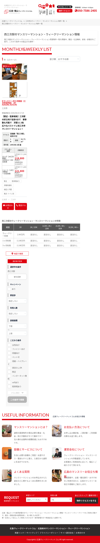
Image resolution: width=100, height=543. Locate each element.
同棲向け (16, 353)
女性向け (16, 345)
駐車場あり (16, 386)
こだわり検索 (50, 12)
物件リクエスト (65, 10)
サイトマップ (32, 533)
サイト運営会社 (67, 533)
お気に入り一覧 (65, 7)
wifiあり (15, 382)
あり (13, 289)
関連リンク (19, 533)
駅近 (14, 371)
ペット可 (16, 357)
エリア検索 (40, 12)
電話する (22, 205)
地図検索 (47, 12)
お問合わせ (9, 206)
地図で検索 (18, 253)
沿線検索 (43, 12)
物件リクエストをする (86, 500)
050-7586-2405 (87, 10)
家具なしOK (17, 367)
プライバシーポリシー (49, 533)
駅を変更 (17, 277)
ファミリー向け (18, 349)
